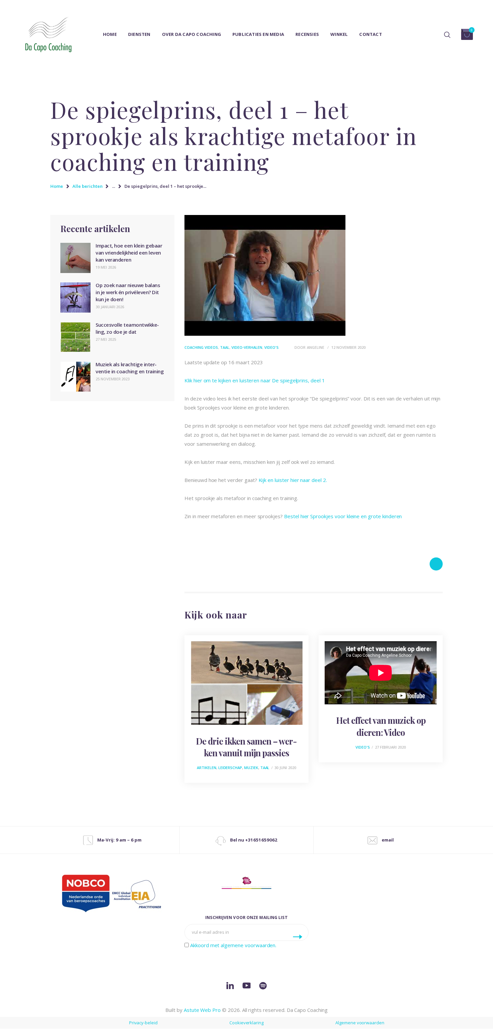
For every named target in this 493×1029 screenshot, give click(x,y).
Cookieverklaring (246, 1023)
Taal (224, 347)
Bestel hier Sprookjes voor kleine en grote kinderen (343, 516)
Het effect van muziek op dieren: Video (381, 726)
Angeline (316, 347)
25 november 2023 (112, 378)
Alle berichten (87, 186)
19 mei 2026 (106, 267)
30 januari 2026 (110, 306)
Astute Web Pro (202, 1010)
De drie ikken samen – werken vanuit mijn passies (246, 747)
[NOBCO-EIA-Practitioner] (112, 893)
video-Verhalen (246, 347)
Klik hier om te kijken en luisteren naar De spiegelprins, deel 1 (254, 380)
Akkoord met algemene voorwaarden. (233, 945)
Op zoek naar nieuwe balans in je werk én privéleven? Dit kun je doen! (128, 292)
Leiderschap (230, 767)
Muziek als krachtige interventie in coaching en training (130, 368)
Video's (271, 347)
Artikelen (206, 767)
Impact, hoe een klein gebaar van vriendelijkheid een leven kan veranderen (129, 252)
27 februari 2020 (390, 747)
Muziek (251, 767)
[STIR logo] (246, 882)
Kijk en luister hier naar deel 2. (293, 480)
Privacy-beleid (143, 1023)
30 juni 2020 (285, 767)
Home (56, 186)
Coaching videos (201, 347)
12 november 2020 (348, 347)
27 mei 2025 (106, 339)
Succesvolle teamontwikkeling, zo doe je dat (127, 328)
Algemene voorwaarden (359, 1023)
